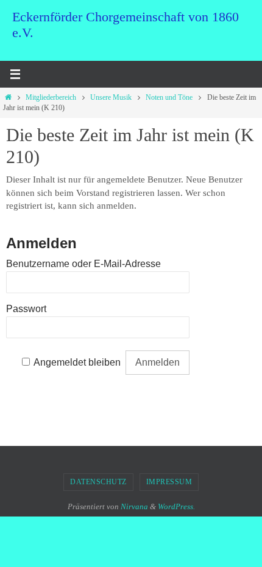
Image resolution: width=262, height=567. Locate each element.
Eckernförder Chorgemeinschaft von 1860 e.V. (125, 24)
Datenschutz (98, 482)
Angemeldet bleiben (77, 362)
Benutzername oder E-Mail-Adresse (83, 264)
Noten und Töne (169, 97)
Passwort (26, 309)
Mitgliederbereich (51, 97)
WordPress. (176, 506)
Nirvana (134, 506)
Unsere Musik (111, 97)
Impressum (169, 482)
